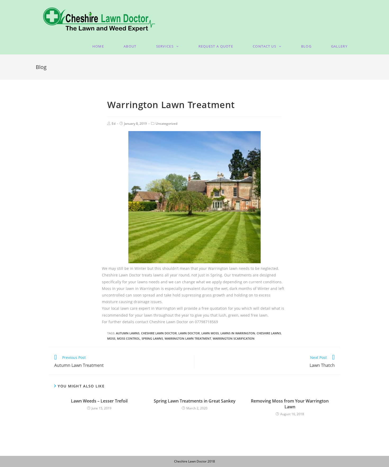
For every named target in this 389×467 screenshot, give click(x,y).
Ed (113, 123)
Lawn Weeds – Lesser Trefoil (99, 401)
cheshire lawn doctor (159, 333)
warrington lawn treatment (188, 338)
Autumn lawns (127, 333)
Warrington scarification (234, 338)
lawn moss (210, 333)
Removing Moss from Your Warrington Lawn (290, 404)
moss (111, 338)
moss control (128, 338)
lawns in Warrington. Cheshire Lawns (250, 333)
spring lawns (152, 338)
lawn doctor (189, 333)
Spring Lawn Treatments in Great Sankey (195, 401)
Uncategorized (166, 123)
